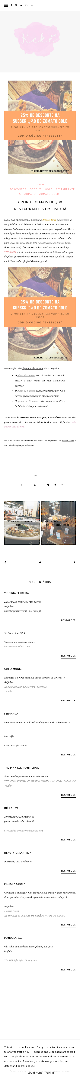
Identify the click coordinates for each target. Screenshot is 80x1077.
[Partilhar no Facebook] (21, 485)
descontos (18, 189)
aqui (20, 224)
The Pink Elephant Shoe (21, 767)
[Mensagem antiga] (75, 562)
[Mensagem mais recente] (5, 562)
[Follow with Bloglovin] (26, 5)
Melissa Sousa (14, 883)
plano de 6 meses (26, 390)
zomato (30, 193)
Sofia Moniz (13, 668)
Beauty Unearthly (17, 852)
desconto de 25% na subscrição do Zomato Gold (45, 243)
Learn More (35, 1072)
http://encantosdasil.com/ (17, 646)
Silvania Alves (14, 633)
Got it (50, 1072)
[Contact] (32, 5)
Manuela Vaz (13, 937)
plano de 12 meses (28, 401)
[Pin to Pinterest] (34, 485)
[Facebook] (11, 5)
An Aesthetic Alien (13, 686)
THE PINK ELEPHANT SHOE (20, 781)
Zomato (64, 219)
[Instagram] (16, 5)
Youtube (8, 691)
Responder (68, 620)
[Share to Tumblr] (54, 485)
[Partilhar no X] (47, 485)
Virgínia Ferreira (16, 592)
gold (48, 189)
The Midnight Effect (14, 960)
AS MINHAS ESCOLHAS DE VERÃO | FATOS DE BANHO (34, 915)
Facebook (42, 686)
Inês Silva (11, 808)
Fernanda (11, 713)
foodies (36, 189)
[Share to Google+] (61, 485)
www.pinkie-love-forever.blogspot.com (23, 830)
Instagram (29, 686)
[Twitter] (21, 5)
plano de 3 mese (25, 375)
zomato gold (49, 193)
